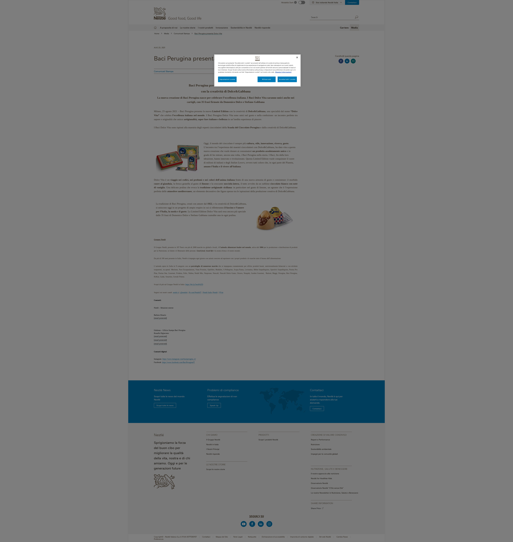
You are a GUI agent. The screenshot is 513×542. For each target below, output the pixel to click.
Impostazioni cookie (227, 79)
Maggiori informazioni (283, 72)
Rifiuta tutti (266, 79)
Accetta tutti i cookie (287, 79)
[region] (257, 70)
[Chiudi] (297, 57)
